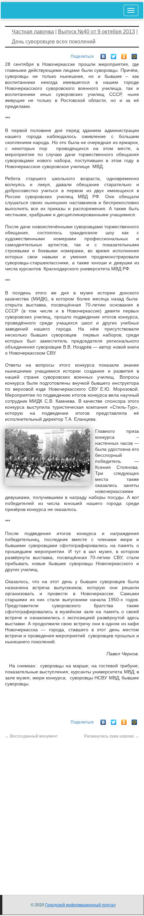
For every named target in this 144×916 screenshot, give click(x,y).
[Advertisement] (72, 811)
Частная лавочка (33, 31)
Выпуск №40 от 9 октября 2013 (96, 31)
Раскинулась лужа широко (111, 736)
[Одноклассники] (124, 54)
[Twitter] (113, 54)
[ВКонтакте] (103, 54)
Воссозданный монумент (31, 736)
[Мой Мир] (134, 54)
